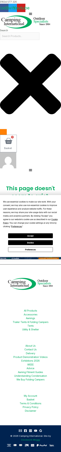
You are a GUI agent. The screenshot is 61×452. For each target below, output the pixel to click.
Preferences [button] (16, 226)
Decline (30, 242)
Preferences (30, 249)
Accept (30, 236)
